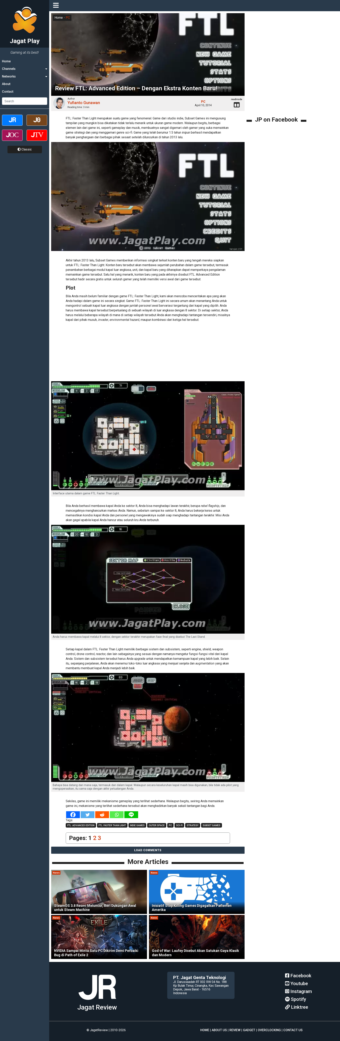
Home (6, 61)
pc (170, 825)
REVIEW (234, 1030)
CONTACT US (293, 1030)
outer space (157, 825)
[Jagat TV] (37, 138)
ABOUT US (219, 1030)
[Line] (131, 814)
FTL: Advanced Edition (80, 825)
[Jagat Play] (97, 1001)
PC (68, 17)
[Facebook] (73, 814)
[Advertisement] (148, 352)
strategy (193, 825)
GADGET (249, 1030)
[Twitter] (87, 814)
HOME (204, 1030)
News (56, 872)
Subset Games (211, 825)
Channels (9, 69)
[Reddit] (102, 814)
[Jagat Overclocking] (12, 138)
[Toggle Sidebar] (57, 5)
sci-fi (179, 825)
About (6, 84)
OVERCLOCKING (269, 1030)
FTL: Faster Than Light (112, 825)
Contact (7, 91)
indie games (137, 825)
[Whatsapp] (117, 814)
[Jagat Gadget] (37, 124)
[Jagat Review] (12, 124)
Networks (9, 76)
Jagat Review (97, 1007)
